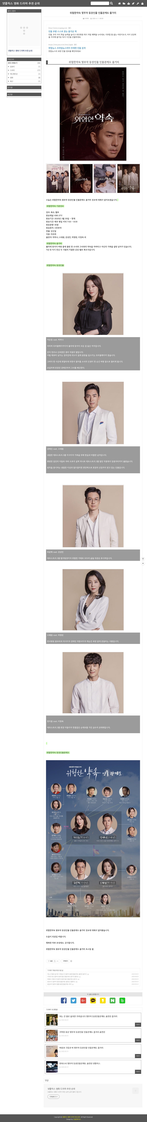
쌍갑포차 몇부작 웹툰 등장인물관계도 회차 (59, 984)
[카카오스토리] (103, 1001)
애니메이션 (25, 74)
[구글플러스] (83, 1001)
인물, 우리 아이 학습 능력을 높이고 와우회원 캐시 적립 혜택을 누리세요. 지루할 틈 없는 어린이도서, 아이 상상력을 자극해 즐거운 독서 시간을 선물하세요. (92, 36)
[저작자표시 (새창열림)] (71, 961)
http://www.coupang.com (57, 28)
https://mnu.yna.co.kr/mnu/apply (60, 44)
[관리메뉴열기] (143, 558)
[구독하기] (143, 563)
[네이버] (112, 1001)
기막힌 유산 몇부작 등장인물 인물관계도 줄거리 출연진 (62, 976)
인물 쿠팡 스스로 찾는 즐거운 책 (62, 31)
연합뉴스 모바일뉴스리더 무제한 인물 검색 (67, 48)
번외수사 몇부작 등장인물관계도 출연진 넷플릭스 (61, 981)
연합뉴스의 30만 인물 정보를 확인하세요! (64, 51)
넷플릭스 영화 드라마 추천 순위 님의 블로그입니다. (65, 1092)
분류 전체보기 (24, 63)
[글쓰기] (133, 4)
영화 (25, 77)
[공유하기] (54, 961)
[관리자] (138, 4)
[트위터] (73, 1001)
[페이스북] (64, 1001)
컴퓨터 (25, 66)
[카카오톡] (93, 1001)
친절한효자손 (77, 1119)
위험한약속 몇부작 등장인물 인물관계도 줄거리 (93, 13)
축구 (25, 81)
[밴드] (122, 1001)
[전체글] (124, 4)
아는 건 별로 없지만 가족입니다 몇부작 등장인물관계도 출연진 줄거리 (67, 974)
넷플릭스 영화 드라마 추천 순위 (21, 3)
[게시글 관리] (57, 961)
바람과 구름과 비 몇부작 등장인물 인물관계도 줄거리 (62, 979)
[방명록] (128, 4)
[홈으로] (119, 4)
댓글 (47, 1080)
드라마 (87, 18)
